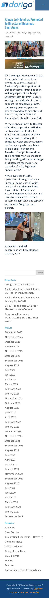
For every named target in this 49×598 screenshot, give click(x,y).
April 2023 (10, 379)
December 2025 (13, 332)
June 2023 (10, 374)
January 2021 (12, 469)
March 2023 (11, 384)
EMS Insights (12, 555)
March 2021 (11, 464)
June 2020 (10, 492)
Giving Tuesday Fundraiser (19, 284)
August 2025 (12, 346)
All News (21, 32)
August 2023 (12, 365)
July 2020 (10, 488)
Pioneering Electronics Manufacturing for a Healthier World (21, 317)
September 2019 (14, 516)
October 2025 (12, 341)
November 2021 (14, 436)
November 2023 (14, 351)
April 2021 (10, 459)
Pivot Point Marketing (29, 592)
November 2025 (14, 337)
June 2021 (10, 455)
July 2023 (10, 370)
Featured (9, 36)
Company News (33, 32)
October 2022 (12, 403)
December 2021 (13, 431)
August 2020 (12, 483)
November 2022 (14, 398)
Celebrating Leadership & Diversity (24, 536)
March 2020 (11, 502)
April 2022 (10, 417)
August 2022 (12, 407)
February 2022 (13, 421)
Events (8, 560)
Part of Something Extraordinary (23, 570)
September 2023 (14, 360)
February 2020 (13, 506)
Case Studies (12, 532)
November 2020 (14, 473)
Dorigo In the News (15, 551)
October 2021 (12, 440)
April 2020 (10, 497)
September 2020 (14, 478)
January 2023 (12, 393)
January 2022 (12, 426)
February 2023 (13, 388)
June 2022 (10, 412)
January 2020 (12, 511)
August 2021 (12, 450)
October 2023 (12, 355)
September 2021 (14, 445)
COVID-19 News (13, 546)
